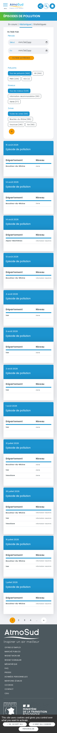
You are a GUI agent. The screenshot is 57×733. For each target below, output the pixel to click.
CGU (7, 693)
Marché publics (13, 651)
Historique (25, 24)
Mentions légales (13, 681)
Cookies (9, 685)
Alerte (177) (14, 102)
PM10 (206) (14, 79)
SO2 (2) (26, 79)
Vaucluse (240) (16, 124)
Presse (8, 672)
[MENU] (5, 4)
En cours (13, 24)
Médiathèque (11, 664)
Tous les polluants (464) (20, 73)
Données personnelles (16, 677)
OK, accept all (15, 724)
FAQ (6, 668)
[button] (46, 6)
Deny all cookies (42, 724)
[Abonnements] (52, 6)
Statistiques (39, 24)
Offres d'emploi (13, 647)
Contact (9, 689)
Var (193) (31, 124)
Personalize (28, 729)
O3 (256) (38, 73)
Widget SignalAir (13, 660)
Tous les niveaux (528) (19, 91)
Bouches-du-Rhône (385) (20, 119)
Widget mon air (12, 656)
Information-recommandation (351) (24, 96)
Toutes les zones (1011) (19, 114)
